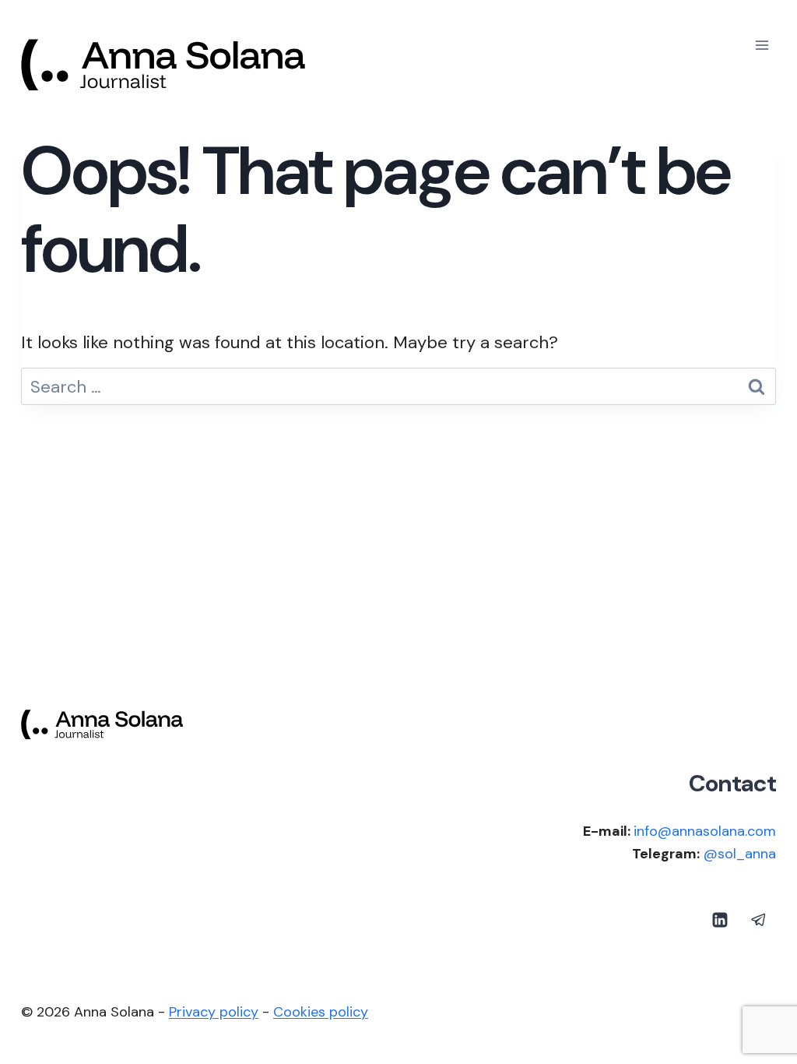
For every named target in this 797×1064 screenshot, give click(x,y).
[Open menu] (761, 45)
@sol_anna (740, 853)
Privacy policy (213, 1011)
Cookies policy (320, 1011)
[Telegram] (759, 920)
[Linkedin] (720, 920)
